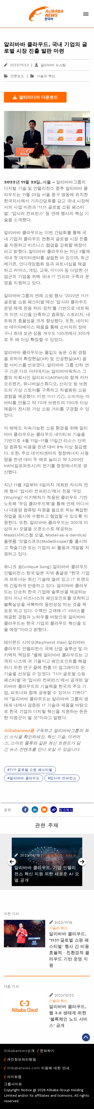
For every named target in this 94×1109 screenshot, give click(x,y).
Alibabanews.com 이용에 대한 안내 (38, 1068)
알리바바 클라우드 (25, 778)
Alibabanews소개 (19, 1051)
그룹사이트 (13, 1084)
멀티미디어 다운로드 (38, 97)
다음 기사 (11, 986)
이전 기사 (11, 914)
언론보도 (17, 76)
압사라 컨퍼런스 (63, 778)
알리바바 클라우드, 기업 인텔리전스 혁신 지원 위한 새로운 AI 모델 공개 (46, 874)
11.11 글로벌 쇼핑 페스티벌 (31, 770)
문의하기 (47, 1051)
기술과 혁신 (46, 76)
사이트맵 (14, 1077)
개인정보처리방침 (21, 1059)
